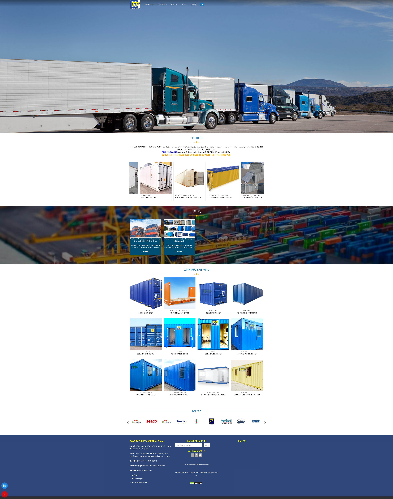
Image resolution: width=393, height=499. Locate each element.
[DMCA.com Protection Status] (196, 483)
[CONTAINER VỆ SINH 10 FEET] (213, 334)
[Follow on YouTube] (200, 455)
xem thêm (145, 251)
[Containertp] (136, 4)
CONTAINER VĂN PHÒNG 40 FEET (179, 395)
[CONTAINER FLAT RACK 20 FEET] (179, 293)
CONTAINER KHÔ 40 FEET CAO (146, 354)
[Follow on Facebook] (192, 455)
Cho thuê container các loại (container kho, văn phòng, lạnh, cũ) (179, 240)
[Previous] (10, 66)
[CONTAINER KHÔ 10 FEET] (213, 293)
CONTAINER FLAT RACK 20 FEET (179, 313)
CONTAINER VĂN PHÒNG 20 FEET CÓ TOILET (213, 395)
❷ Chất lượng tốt (137, 479)
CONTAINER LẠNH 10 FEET (197, 197)
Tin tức (184, 5)
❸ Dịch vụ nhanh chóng (139, 482)
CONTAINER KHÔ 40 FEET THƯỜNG (247, 313)
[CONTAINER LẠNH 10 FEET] (204, 178)
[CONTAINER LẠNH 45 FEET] (136, 178)
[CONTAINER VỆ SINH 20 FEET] (179, 334)
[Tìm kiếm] (202, 4)
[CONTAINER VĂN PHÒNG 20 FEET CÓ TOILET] (213, 375)
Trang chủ (149, 5)
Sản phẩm (161, 5)
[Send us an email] (196, 455)
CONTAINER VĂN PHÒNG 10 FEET (247, 354)
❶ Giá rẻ (135, 475)
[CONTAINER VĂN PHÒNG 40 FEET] (179, 375)
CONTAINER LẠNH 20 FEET (231, 197)
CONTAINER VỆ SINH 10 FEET (213, 354)
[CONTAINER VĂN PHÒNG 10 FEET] (247, 334)
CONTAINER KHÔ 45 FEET (146, 313)
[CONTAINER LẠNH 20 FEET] (238, 178)
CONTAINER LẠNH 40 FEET (163, 197)
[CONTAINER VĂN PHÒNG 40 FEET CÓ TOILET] (247, 375)
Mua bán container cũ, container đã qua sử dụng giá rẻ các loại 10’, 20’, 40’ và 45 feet (145, 240)
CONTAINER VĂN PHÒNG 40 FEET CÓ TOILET (247, 395)
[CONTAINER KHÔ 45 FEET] (146, 293)
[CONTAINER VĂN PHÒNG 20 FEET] (146, 375)
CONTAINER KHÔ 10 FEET (213, 313)
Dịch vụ (174, 5)
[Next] (382, 66)
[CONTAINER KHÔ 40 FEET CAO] (146, 334)
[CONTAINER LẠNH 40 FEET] (170, 178)
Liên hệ (193, 5)
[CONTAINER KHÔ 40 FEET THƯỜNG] (247, 293)
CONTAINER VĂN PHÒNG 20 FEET (145, 395)
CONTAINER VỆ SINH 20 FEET (179, 354)
